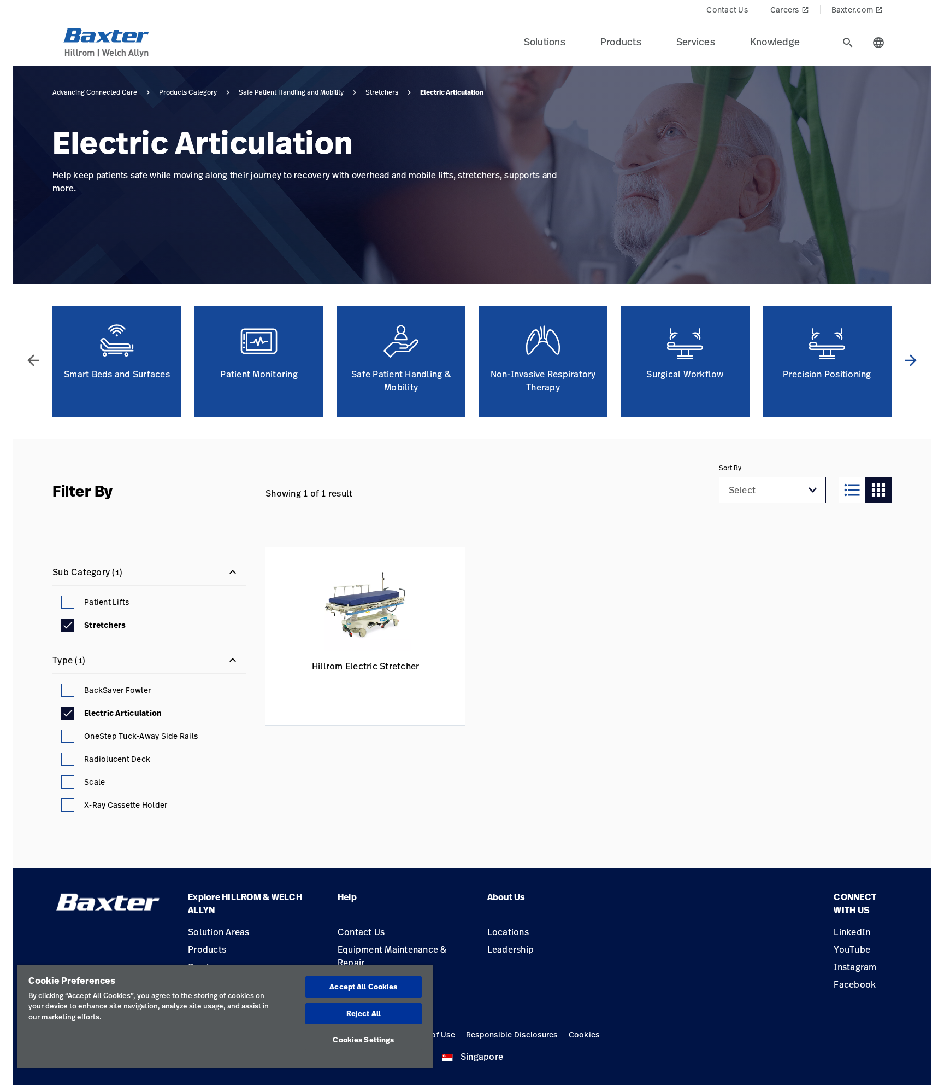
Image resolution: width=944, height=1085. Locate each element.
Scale (94, 782)
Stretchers (381, 92)
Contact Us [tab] (727, 9)
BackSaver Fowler (117, 690)
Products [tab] (620, 41)
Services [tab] (695, 41)
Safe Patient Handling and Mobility (291, 92)
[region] (225, 1016)
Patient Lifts (106, 602)
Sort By (730, 468)
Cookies (584, 1034)
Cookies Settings (363, 1040)
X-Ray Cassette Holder (125, 805)
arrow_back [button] (33, 360)
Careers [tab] (789, 9)
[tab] (848, 43)
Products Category (188, 92)
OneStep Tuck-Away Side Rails (141, 736)
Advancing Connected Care (94, 92)
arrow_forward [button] (910, 360)
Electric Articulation (123, 713)
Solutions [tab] (544, 41)
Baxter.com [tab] (857, 9)
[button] (813, 490)
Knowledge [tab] (775, 41)
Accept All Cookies (363, 986)
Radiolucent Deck (117, 759)
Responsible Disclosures (512, 1034)
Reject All (363, 1013)
